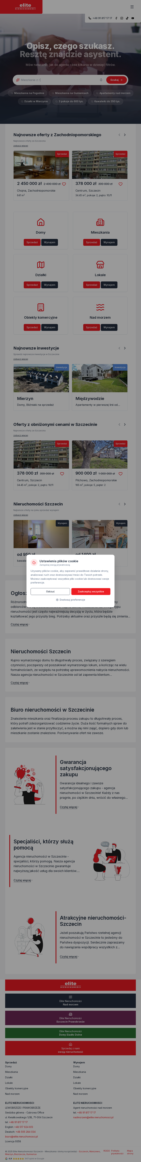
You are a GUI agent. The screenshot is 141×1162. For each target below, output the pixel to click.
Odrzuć (50, 591)
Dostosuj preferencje (72, 599)
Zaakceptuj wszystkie (91, 591)
